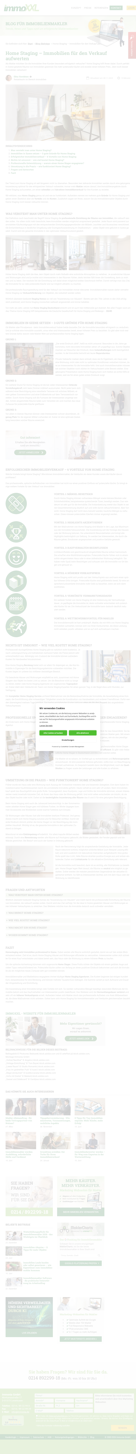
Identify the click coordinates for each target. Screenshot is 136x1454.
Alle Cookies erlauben (53, 733)
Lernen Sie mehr (46, 726)
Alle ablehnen (82, 733)
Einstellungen (68, 740)
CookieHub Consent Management (72, 747)
